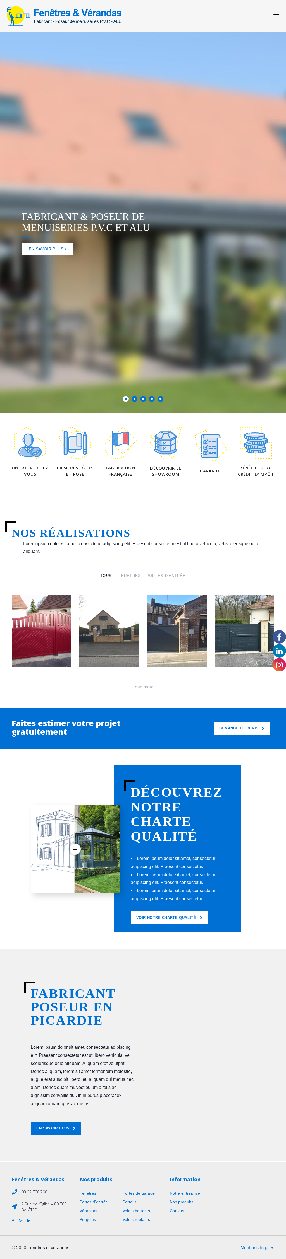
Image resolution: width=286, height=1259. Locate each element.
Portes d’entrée (94, 1202)
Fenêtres (88, 1193)
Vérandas (88, 1211)
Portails (130, 1202)
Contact (177, 1211)
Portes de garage (139, 1193)
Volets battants (136, 1211)
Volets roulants (136, 1219)
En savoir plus (47, 249)
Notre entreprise (185, 1193)
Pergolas (88, 1219)
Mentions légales (257, 1247)
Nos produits (181, 1202)
